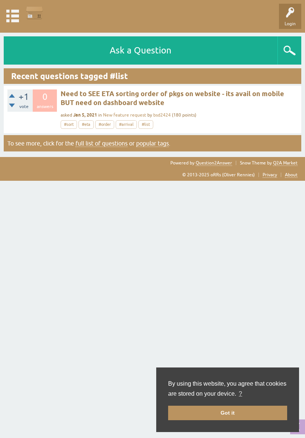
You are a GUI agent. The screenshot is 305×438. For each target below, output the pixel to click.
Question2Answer (214, 163)
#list (146, 124)
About (291, 174)
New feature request (124, 115)
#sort (69, 124)
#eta (86, 124)
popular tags (152, 143)
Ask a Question (140, 50)
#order (105, 124)
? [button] (240, 393)
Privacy (270, 174)
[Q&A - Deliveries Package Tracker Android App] (34, 13)
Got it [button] (228, 413)
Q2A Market (285, 163)
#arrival (126, 124)
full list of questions (102, 143)
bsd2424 (162, 115)
